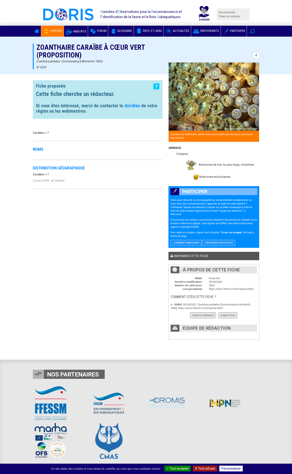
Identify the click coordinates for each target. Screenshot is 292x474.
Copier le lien (228, 315)
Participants (209, 30)
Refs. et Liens (152, 30)
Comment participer (186, 242)
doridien (132, 105)
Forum (101, 30)
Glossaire (124, 30)
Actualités (180, 30)
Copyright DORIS (189, 226)
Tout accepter (179, 468)
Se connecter (227, 12)
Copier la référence (203, 315)
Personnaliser (231, 468)
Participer (237, 30)
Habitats (79, 31)
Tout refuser (206, 468)
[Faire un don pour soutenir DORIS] (204, 14)
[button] (252, 31)
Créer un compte (229, 16)
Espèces (56, 30)
